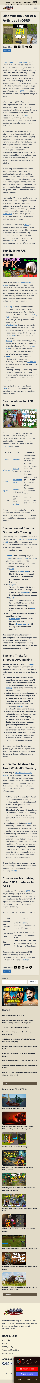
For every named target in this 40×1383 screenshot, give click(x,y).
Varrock (12, 335)
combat (9, 558)
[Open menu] (35, 7)
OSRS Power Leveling (13, 2)
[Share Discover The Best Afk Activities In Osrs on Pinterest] (30, 48)
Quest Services (29, 2)
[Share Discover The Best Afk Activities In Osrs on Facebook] (15, 48)
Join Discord (28, 1374)
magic (33, 558)
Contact (5, 1343)
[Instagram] (7, 1363)
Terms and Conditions (11, 1350)
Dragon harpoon (22, 624)
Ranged (12, 585)
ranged (25, 558)
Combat (9, 556)
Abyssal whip (23, 571)
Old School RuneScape (13, 62)
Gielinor (16, 504)
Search (5, 978)
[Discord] (11, 1363)
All (6, 1083)
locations (6, 446)
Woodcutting (11, 325)
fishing (27, 115)
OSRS (25, 62)
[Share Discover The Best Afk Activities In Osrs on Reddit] (26, 48)
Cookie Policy (7, 1353)
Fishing (9, 307)
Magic (11, 598)
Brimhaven (31, 362)
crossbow (25, 592)
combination (7, 214)
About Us (6, 1340)
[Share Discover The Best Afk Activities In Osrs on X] (19, 48)
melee (19, 558)
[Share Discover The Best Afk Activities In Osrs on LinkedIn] (23, 48)
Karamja (16, 459)
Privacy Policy (7, 1347)
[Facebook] (4, 1363)
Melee (11, 569)
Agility (8, 357)
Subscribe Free (28, 1369)
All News (8, 1294)
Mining (9, 341)
